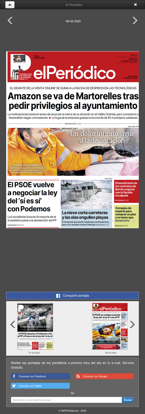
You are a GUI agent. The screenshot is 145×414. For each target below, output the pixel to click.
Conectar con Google (95, 376)
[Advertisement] (72, 40)
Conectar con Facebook (32, 376)
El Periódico (74, 4)
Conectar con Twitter (30, 386)
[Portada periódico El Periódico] (72, 139)
